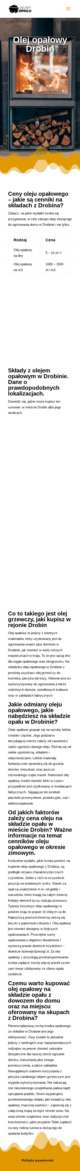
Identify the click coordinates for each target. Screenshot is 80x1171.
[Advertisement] (40, 102)
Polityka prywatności (38, 1160)
